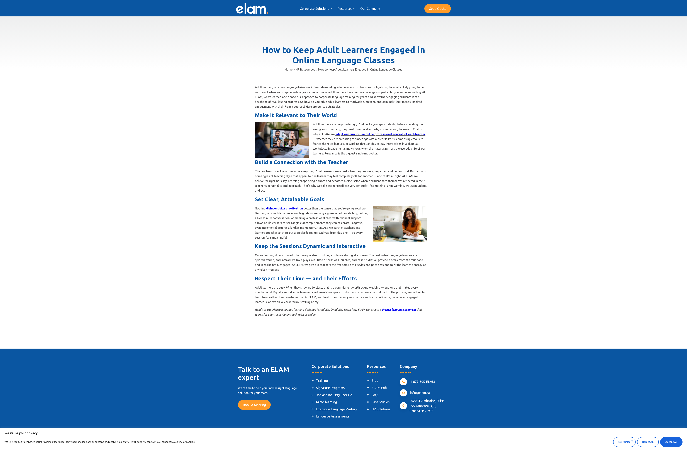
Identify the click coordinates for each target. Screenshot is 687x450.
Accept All (671, 442)
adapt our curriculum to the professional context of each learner (380, 134)
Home (289, 69)
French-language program (399, 309)
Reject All (648, 442)
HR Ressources (305, 69)
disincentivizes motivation (284, 208)
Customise (624, 442)
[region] (343, 439)
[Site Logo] (252, 8)
